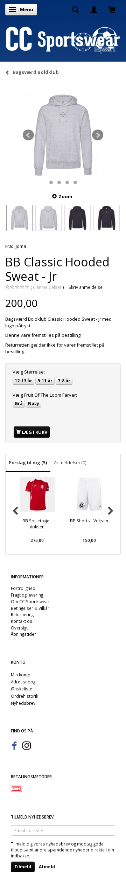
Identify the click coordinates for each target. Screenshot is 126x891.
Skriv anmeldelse (86, 287)
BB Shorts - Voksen (89, 520)
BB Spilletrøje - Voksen (37, 523)
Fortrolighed (23, 588)
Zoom (65, 196)
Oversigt (19, 628)
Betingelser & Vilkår (30, 608)
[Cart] (112, 9)
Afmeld (47, 867)
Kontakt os (21, 621)
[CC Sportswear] (63, 39)
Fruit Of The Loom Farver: (45, 395)
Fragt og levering (27, 595)
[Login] (94, 9)
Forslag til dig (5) (28, 462)
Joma (21, 246)
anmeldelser (47, 287)
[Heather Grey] (63, 135)
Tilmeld (22, 867)
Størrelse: (29, 372)
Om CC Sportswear (30, 601)
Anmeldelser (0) (70, 462)
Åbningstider (23, 634)
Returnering (22, 614)
